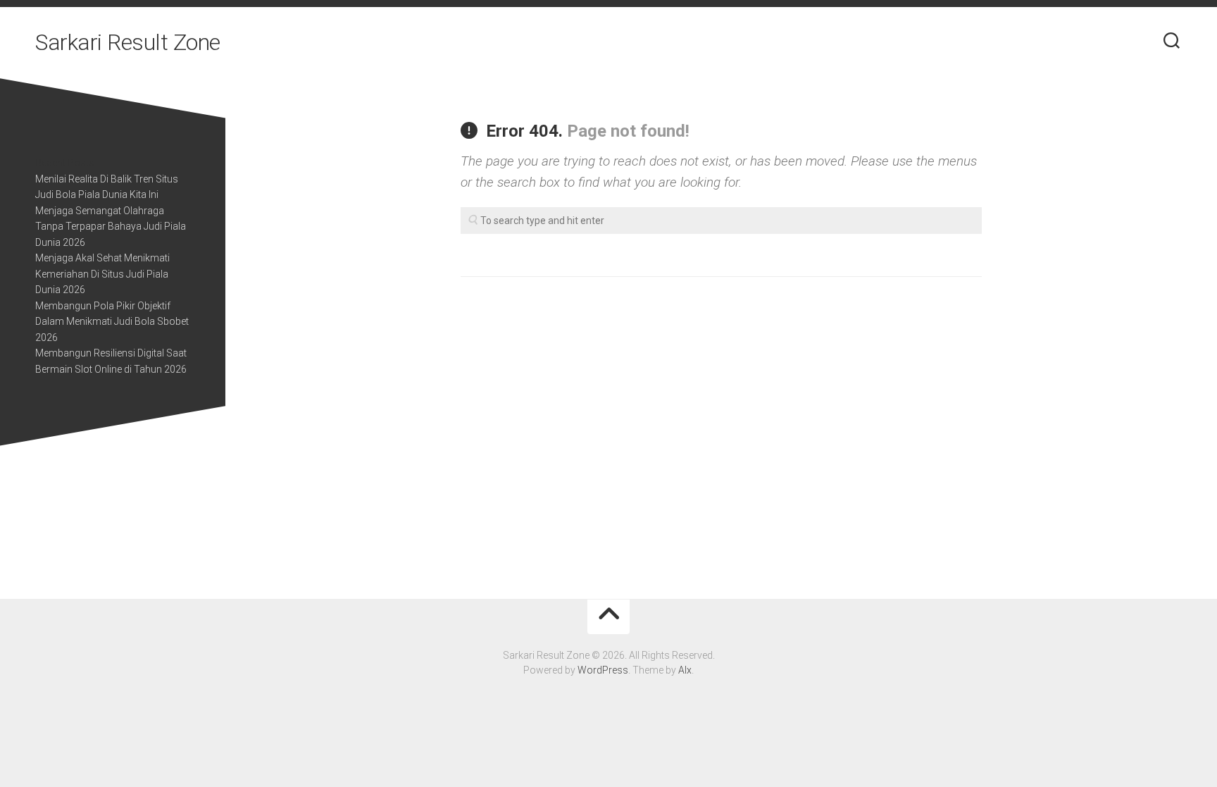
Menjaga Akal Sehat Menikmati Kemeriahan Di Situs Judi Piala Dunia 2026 (102, 273)
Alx (685, 670)
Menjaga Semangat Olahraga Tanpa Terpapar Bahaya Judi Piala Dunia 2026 (110, 226)
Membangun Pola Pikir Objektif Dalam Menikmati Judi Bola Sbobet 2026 (112, 321)
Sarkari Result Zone (127, 42)
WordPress (603, 670)
